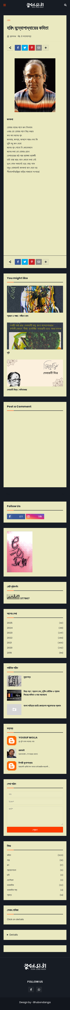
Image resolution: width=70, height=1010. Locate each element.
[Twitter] (25, 48)
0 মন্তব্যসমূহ (26, 36)
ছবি (35, 875)
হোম (8, 20)
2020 (35, 647)
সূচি (8, 352)
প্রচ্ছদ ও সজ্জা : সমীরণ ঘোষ (17, 316)
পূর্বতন (63, 494)
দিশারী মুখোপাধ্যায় (25, 762)
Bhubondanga (42, 1002)
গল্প (35, 865)
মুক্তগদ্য (27, 677)
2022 (35, 637)
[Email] (39, 48)
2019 (35, 652)
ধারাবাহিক (35, 885)
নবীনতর (7, 494)
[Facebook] (18, 48)
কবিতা (35, 855)
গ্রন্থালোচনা (35, 870)
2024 (35, 627)
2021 (35, 642)
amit (22, 750)
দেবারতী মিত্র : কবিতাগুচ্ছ (17, 389)
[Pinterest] (32, 48)
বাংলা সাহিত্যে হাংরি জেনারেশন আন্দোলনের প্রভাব (42, 705)
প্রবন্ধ (35, 895)
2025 (35, 622)
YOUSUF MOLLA (28, 737)
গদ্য (35, 860)
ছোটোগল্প (35, 880)
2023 (35, 632)
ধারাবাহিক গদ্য (35, 890)
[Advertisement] (35, 216)
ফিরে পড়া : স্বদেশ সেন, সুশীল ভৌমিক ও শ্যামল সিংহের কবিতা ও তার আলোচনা (41, 693)
